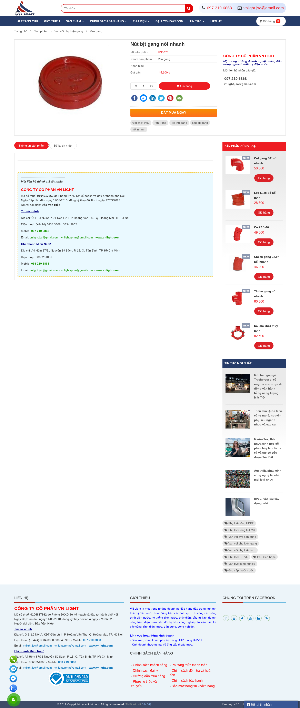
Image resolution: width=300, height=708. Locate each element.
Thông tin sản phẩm (31, 145)
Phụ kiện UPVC (238, 557)
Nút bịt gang (200, 122)
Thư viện (140, 21)
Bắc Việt (147, 704)
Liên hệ (216, 21)
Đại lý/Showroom (169, 21)
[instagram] (234, 618)
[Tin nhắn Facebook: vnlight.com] (13, 678)
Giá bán (135, 72)
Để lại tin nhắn (63, 145)
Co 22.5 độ (261, 227)
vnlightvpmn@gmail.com (77, 237)
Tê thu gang (179, 122)
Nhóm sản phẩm (141, 59)
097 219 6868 (235, 79)
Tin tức (195, 21)
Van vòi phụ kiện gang (68, 31)
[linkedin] (259, 618)
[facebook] (226, 618)
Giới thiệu (52, 21)
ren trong (160, 122)
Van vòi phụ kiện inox (242, 550)
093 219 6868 (40, 263)
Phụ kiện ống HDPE (241, 523)
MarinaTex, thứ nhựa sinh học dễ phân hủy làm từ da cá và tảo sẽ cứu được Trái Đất (267, 448)
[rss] (267, 618)
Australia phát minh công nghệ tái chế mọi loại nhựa (267, 475)
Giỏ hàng (185, 86)
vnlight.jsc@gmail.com (240, 84)
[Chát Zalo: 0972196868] (13, 688)
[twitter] (242, 618)
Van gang (96, 31)
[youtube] (250, 618)
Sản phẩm (73, 21)
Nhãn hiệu (137, 65)
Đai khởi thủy (140, 122)
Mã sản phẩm (139, 52)
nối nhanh (138, 129)
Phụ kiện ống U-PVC (241, 530)
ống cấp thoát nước (241, 570)
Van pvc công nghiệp (241, 563)
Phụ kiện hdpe (266, 557)
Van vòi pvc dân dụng (242, 536)
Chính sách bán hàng (107, 21)
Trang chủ (29, 21)
